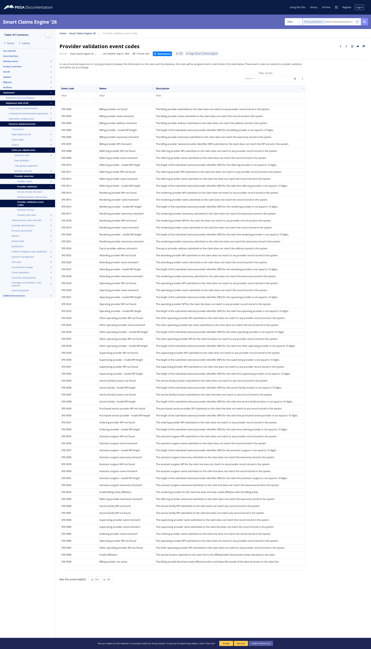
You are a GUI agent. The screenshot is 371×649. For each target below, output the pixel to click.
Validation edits (22, 155)
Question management (23, 256)
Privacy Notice (158, 643)
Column (248, 78)
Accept (226, 643)
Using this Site (297, 7)
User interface (10, 56)
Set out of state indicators (29, 191)
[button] (323, 22)
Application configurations (21, 118)
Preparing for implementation (23, 108)
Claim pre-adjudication (23, 150)
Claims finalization (20, 290)
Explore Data (18, 241)
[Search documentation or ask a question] (364, 21)
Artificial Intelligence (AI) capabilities (29, 251)
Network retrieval (25, 209)
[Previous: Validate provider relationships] (340, 46)
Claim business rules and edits (27, 220)
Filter (290, 21)
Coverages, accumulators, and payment (26, 284)
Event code (67, 88)
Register (346, 7)
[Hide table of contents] (48, 35)
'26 (180, 53)
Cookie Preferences (261, 643)
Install (6, 71)
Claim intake (18, 139)
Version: (63, 53)
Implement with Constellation (20, 97)
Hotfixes (7, 87)
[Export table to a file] (302, 79)
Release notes (10, 61)
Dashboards (17, 246)
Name (103, 88)
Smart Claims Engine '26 (82, 33)
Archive (326, 7)
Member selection (23, 171)
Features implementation (22, 124)
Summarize (164, 53)
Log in (359, 7)
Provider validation (27, 186)
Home (63, 33)
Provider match (24, 181)
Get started (9, 50)
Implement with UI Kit (17, 103)
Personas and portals (22, 230)
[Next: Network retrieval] (346, 46)
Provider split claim (26, 215)
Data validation (21, 160)
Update (7, 77)
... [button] (99, 33)
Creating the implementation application (28, 113)
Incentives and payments (24, 277)
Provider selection (23, 176)
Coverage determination (23, 225)
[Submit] (295, 79)
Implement (9, 92)
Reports (15, 236)
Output (15, 144)
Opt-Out (241, 643)
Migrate (7, 82)
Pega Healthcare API (21, 134)
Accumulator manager (22, 267)
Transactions (18, 129)
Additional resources (14, 295)
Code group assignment (26, 165)
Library (314, 7)
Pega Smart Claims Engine (203, 53)
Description (162, 88)
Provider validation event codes (30, 203)
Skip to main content (13, 3)
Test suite (16, 262)
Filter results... (266, 73)
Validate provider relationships (32, 197)
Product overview (12, 66)
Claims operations (20, 272)
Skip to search (35, 3)
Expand (10, 43)
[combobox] (328, 21)
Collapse (26, 43)
